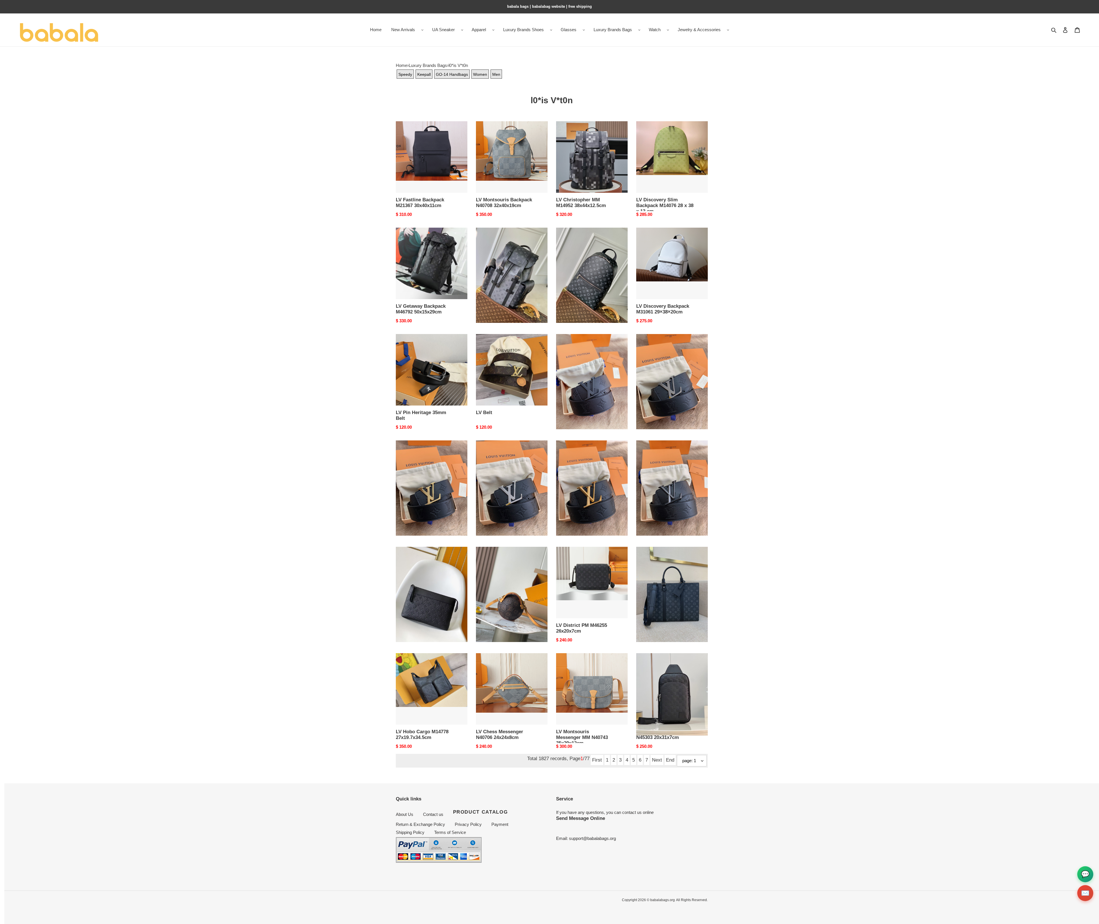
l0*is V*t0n (458, 65)
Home (401, 65)
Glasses (568, 29)
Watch (655, 29)
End (670, 759)
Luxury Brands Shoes (523, 29)
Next (657, 759)
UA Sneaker (443, 29)
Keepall (424, 74)
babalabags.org (662, 900)
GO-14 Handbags (452, 74)
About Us (404, 814)
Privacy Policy (468, 824)
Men (496, 74)
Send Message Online (580, 818)
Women (480, 74)
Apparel (479, 29)
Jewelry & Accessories (699, 29)
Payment (499, 824)
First (597, 759)
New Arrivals (403, 29)
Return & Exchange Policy (420, 824)
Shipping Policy (410, 832)
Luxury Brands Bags (613, 29)
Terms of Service (450, 832)
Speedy (405, 74)
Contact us (433, 814)
